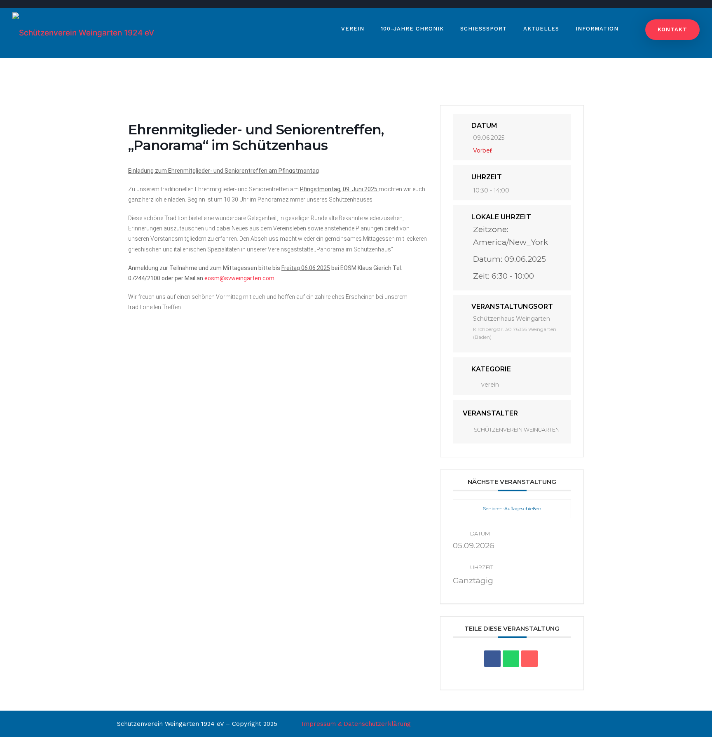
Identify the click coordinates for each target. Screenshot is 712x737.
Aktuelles (541, 29)
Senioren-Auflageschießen (512, 509)
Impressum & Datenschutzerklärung (356, 724)
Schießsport (483, 29)
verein (490, 384)
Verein (352, 29)
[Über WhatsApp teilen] (511, 658)
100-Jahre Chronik (412, 29)
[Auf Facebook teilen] (492, 658)
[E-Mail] (529, 658)
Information (597, 29)
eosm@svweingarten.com (239, 278)
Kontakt (672, 29)
